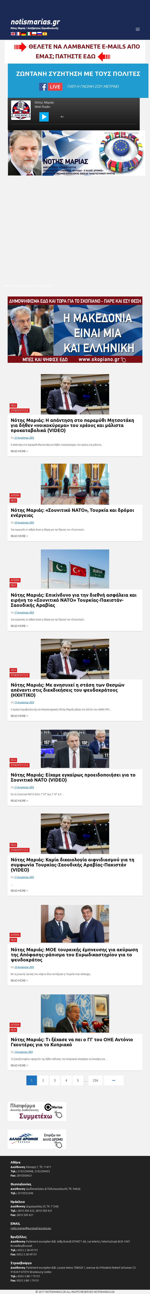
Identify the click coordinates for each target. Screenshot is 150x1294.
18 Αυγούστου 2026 (24, 522)
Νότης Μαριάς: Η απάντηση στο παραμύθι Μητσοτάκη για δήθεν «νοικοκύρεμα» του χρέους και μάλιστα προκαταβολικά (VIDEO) (72, 425)
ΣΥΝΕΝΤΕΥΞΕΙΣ (19, 410)
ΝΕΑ (13, 405)
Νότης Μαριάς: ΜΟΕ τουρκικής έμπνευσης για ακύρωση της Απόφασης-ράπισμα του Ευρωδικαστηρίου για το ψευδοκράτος (74, 954)
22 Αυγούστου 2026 (24, 437)
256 (95, 1080)
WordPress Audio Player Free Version (121, 133)
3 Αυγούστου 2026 (23, 1051)
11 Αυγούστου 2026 (24, 877)
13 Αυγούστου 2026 (24, 702)
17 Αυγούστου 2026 (24, 612)
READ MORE (18, 451)
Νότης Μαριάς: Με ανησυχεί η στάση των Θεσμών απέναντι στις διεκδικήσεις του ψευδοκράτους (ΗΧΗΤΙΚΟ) (67, 690)
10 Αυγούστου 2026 (24, 967)
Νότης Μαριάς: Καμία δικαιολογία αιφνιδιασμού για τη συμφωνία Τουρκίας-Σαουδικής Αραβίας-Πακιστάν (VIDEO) (72, 864)
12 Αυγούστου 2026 (24, 787)
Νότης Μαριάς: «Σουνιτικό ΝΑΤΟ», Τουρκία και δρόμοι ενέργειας (72, 513)
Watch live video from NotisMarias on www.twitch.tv (28, 285)
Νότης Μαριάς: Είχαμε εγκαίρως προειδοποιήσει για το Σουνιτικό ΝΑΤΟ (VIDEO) (73, 777)
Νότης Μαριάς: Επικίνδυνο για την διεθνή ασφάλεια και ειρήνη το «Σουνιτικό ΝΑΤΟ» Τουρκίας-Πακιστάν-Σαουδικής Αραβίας (74, 600)
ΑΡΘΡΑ (15, 495)
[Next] (114, 1081)
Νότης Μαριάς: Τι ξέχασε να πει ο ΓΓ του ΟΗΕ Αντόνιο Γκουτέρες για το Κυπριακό (72, 1042)
